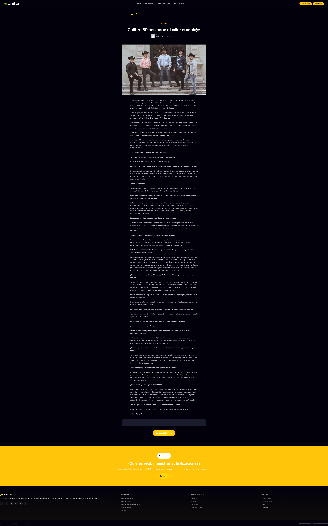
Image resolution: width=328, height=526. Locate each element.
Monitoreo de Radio (126, 498)
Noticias (164, 23)
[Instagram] (6, 503)
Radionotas (123, 510)
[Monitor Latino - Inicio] (11, 3)
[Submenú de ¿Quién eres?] (153, 3)
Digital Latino (266, 498)
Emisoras (194, 498)
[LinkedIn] (16, 503)
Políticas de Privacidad (305, 523)
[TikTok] (21, 503)
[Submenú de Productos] (142, 3)
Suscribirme (164, 476)
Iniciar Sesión (318, 3)
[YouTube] (25, 503)
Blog (263, 504)
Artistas (193, 501)
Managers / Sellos (197, 507)
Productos (138, 3)
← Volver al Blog (129, 15)
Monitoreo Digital (125, 501)
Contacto (265, 507)
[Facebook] (1, 503)
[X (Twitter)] (11, 503)
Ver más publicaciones (164, 433)
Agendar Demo (306, 3)
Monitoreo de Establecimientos (130, 504)
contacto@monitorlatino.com (320, 523)
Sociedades (195, 504)
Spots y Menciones (126, 507)
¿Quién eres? (149, 3)
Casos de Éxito (267, 501)
